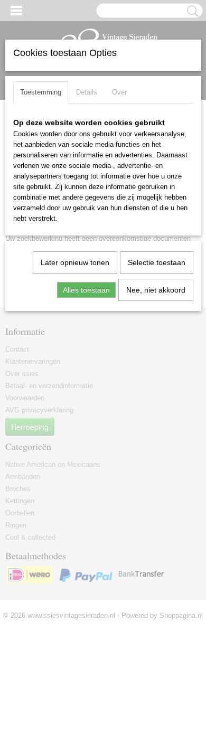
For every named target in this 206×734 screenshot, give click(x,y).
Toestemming (40, 92)
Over (119, 92)
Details (86, 92)
